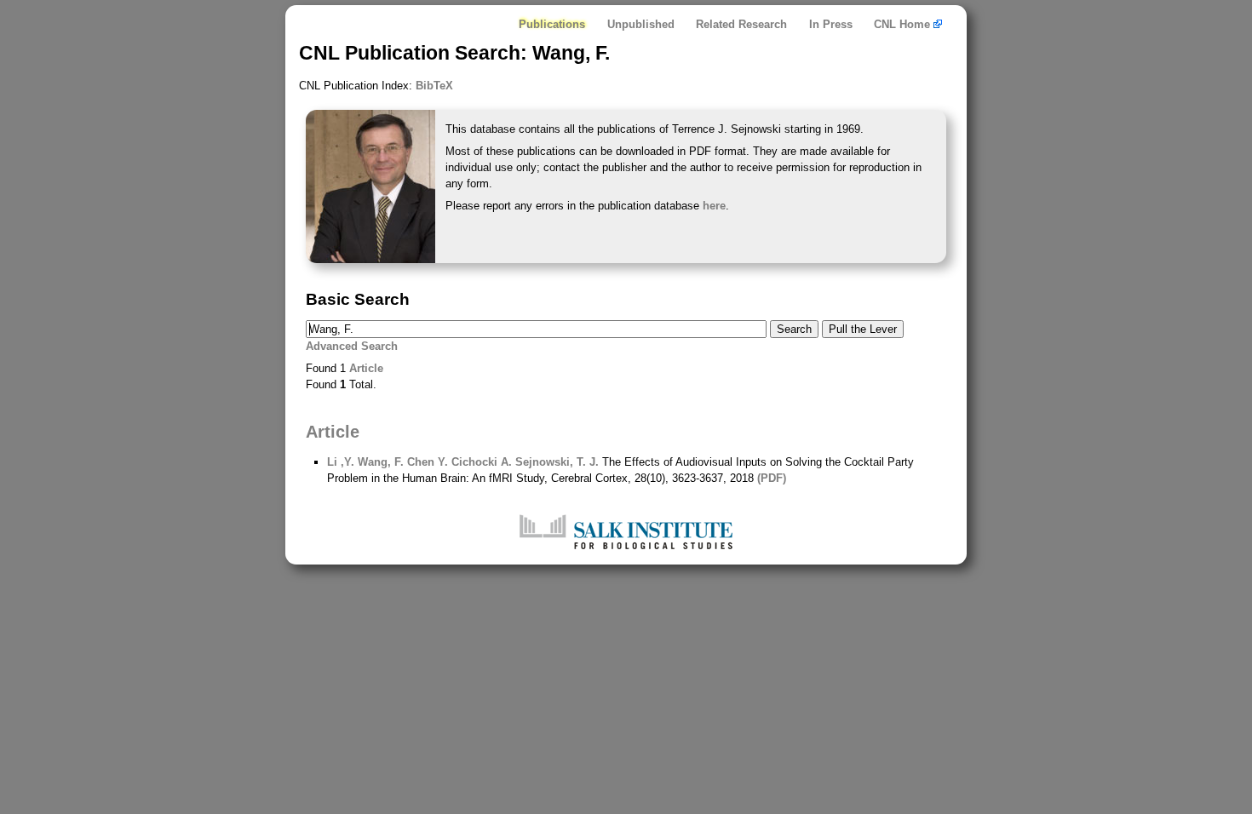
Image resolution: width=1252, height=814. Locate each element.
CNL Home (903, 24)
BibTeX (434, 85)
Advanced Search (352, 346)
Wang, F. (379, 462)
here (714, 205)
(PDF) (771, 478)
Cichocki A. (480, 462)
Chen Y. (426, 462)
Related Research (741, 24)
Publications (552, 24)
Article (366, 368)
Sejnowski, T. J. (555, 462)
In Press (831, 24)
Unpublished (641, 24)
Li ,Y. (340, 462)
